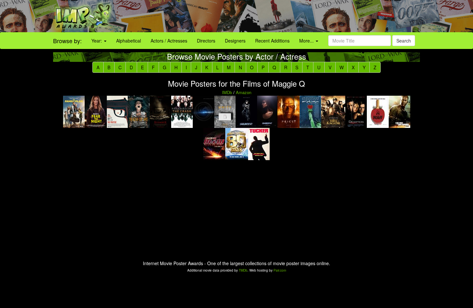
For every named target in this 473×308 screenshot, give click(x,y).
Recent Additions (272, 40)
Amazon (243, 92)
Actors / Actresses (169, 40)
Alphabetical (128, 40)
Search (403, 40)
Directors (206, 40)
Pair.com (280, 270)
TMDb (243, 270)
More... (307, 40)
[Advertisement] (295, 16)
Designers (235, 40)
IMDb (227, 92)
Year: (97, 40)
